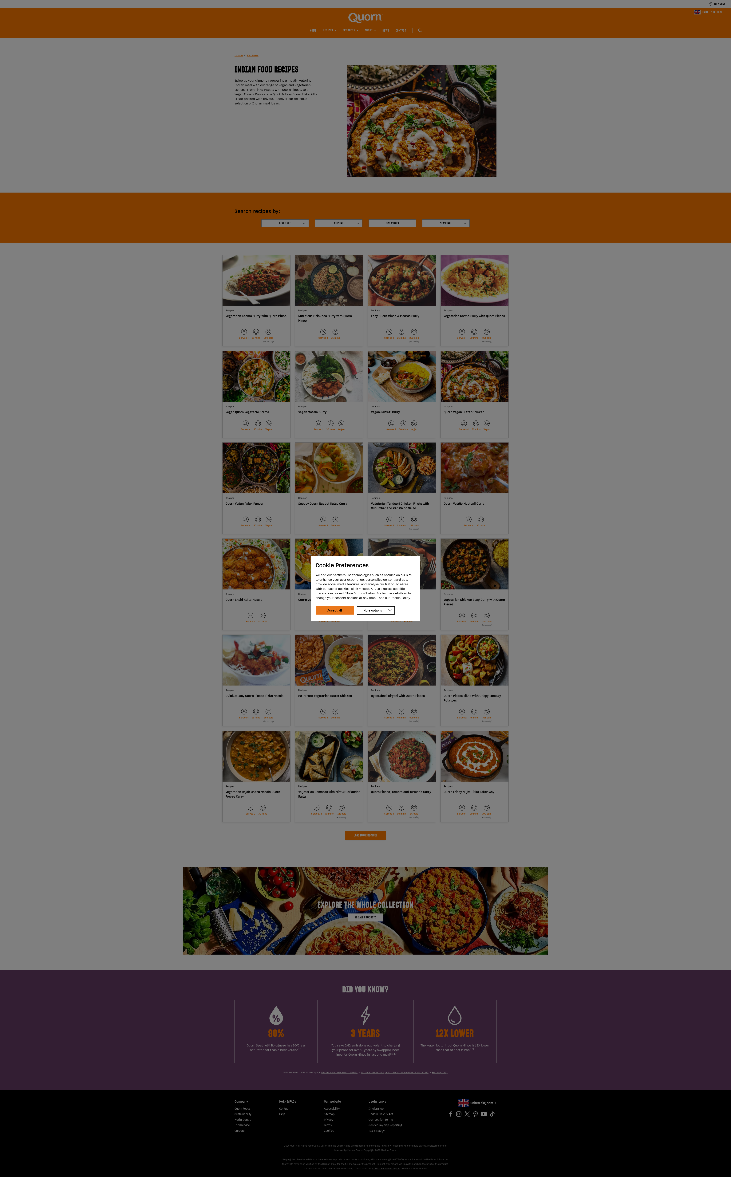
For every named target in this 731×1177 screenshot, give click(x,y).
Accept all (334, 610)
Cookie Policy (400, 598)
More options (372, 610)
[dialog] (365, 588)
